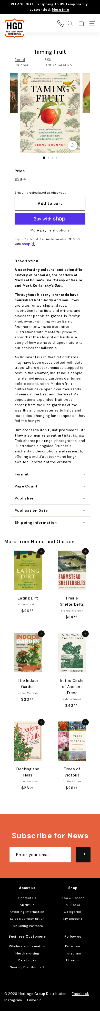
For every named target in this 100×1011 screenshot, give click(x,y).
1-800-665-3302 (60, 23)
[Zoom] (72, 145)
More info (60, 9)
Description (26, 261)
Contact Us (27, 898)
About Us (27, 905)
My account (72, 919)
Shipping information (36, 522)
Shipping (21, 192)
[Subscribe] (83, 854)
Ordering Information (27, 912)
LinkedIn (72, 960)
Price (20, 171)
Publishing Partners (27, 926)
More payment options (50, 230)
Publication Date (31, 510)
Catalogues (27, 960)
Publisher (24, 498)
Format (22, 474)
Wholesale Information (27, 946)
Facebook (73, 946)
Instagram (73, 953)
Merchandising (27, 953)
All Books (73, 905)
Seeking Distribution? (27, 967)
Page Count (26, 486)
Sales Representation (27, 919)
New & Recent (73, 898)
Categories (73, 912)
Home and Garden (53, 542)
